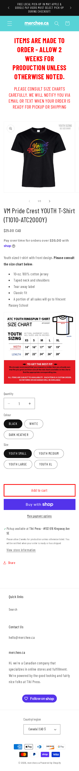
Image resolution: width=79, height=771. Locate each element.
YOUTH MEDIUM (49, 453)
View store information (21, 550)
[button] (9, 23)
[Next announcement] (70, 8)
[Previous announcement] (8, 8)
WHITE (33, 424)
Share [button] (11, 563)
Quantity (8, 394)
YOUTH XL (45, 464)
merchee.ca (33, 762)
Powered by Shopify (50, 762)
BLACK (13, 424)
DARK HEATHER (19, 435)
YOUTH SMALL (18, 453)
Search (13, 609)
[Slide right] (49, 201)
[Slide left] (29, 201)
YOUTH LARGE (18, 464)
